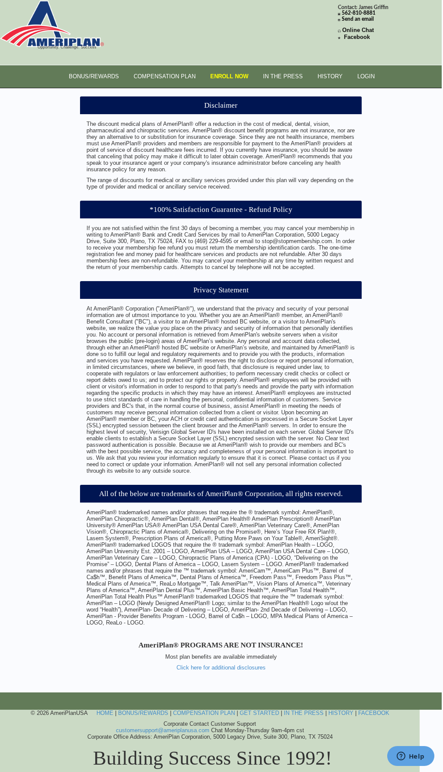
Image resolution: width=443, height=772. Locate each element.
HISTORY (330, 76)
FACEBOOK (373, 713)
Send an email (358, 19)
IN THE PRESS (283, 76)
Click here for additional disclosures (221, 667)
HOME (104, 713)
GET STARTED (259, 713)
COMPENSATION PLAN (165, 76)
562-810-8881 (359, 13)
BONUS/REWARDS (94, 76)
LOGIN (366, 76)
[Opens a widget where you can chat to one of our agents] (410, 757)
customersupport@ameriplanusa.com (162, 730)
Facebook (357, 37)
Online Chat (358, 30)
